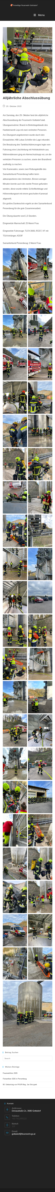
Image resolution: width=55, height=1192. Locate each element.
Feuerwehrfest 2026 (10, 1073)
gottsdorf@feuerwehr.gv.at (23, 1134)
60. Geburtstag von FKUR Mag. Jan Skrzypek (20, 1084)
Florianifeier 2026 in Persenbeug (15, 1079)
